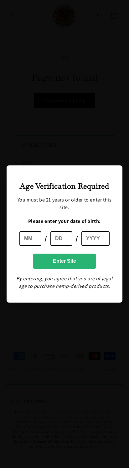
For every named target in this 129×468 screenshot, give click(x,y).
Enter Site (64, 261)
